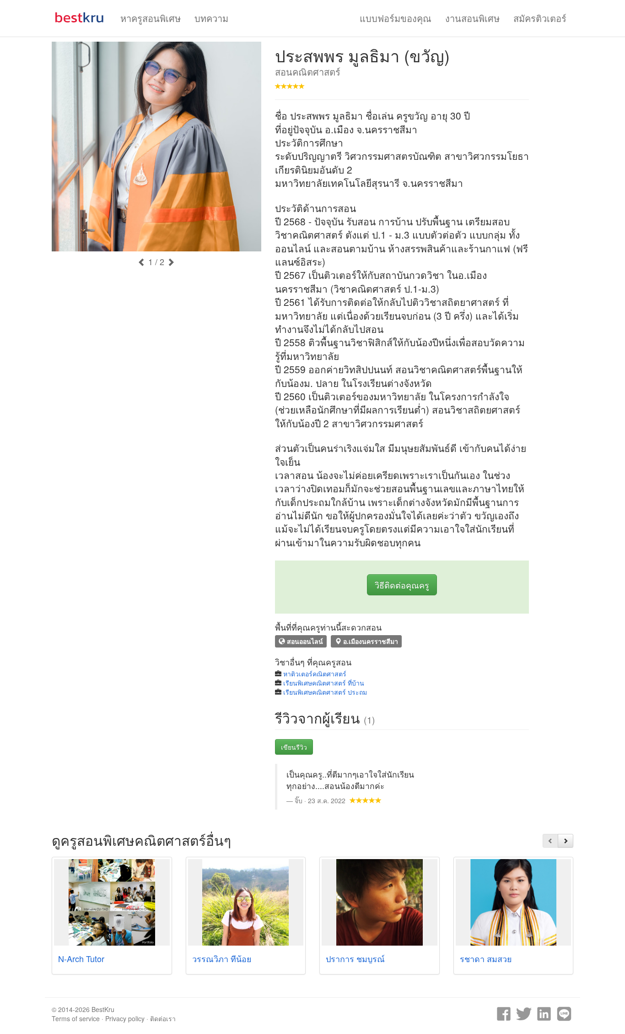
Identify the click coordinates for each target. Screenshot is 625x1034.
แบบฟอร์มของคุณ (395, 18)
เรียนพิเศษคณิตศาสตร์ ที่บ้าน (323, 682)
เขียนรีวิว (294, 746)
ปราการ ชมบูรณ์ (355, 958)
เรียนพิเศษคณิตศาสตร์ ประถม (325, 692)
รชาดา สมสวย (486, 958)
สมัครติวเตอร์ (539, 18)
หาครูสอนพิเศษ (150, 18)
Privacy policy (125, 1018)
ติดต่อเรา (163, 1018)
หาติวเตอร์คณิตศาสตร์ (314, 673)
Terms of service (76, 1018)
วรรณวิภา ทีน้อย (222, 958)
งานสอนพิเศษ (472, 18)
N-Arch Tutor (81, 958)
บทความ (211, 18)
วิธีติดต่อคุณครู (402, 585)
